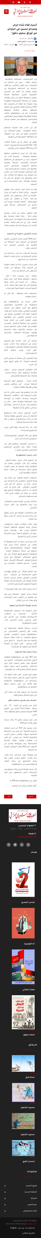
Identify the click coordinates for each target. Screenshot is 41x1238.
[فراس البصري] (23, 880)
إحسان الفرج (29, 1162)
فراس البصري (28, 902)
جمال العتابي (29, 990)
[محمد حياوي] (23, 1012)
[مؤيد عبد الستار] (35, 39)
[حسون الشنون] (23, 1093)
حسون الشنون (28, 1108)
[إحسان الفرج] (23, 1148)
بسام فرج (30, 1077)
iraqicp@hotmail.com (27, 837)
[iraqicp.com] (23, 12)
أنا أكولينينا (29, 944)
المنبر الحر (22, 42)
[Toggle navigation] (6, 11)
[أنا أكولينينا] (23, 923)
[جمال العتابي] (23, 967)
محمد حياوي (29, 1035)
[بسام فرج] (23, 1063)
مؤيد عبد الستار (29, 51)
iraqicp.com (31, 1224)
